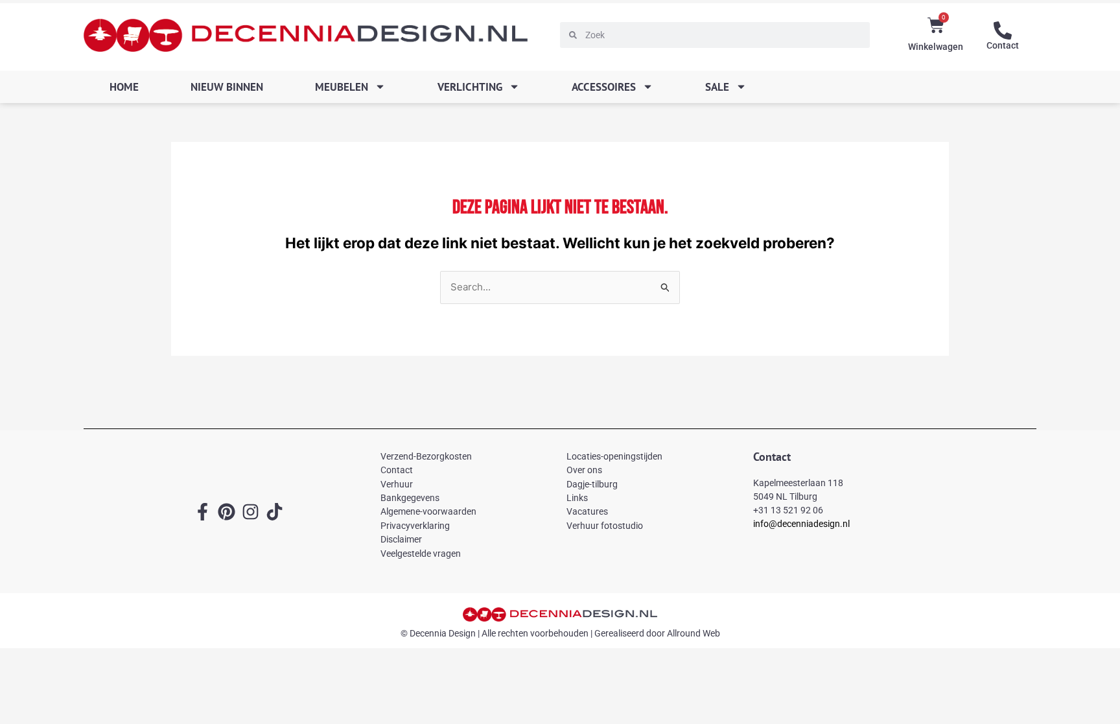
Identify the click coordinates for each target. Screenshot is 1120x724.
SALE (717, 87)
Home (124, 87)
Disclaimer (401, 539)
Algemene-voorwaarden (428, 511)
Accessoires (604, 87)
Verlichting (470, 87)
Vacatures (587, 511)
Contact (1002, 45)
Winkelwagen (935, 46)
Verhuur (396, 484)
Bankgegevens (409, 498)
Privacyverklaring (415, 525)
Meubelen (341, 87)
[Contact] (1003, 30)
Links (577, 498)
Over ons (584, 470)
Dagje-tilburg (592, 484)
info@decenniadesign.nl (801, 524)
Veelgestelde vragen (420, 553)
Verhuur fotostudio (604, 525)
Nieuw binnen (227, 87)
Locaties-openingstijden (614, 456)
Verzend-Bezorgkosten (426, 456)
